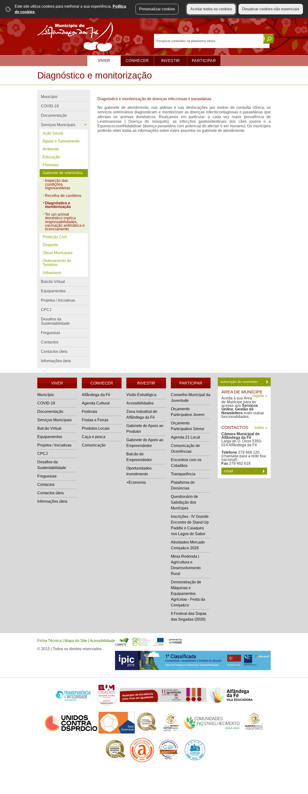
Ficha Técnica (49, 641)
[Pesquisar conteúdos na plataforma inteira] (268, 38)
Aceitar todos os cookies (211, 9)
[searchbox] (212, 41)
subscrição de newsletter (239, 382)
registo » (259, 395)
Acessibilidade (102, 641)
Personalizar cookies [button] (157, 9)
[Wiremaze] (175, 641)
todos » (261, 427)
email (229, 471)
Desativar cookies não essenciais (270, 9)
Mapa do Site (75, 641)
